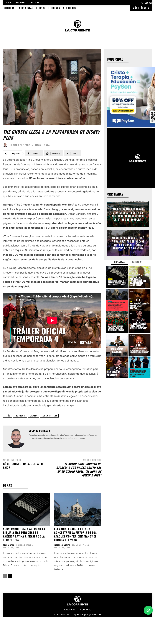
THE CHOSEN (20, 415)
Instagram (119, 262)
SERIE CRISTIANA (49, 415)
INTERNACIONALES (62, 545)
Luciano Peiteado (20, 145)
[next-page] (10, 576)
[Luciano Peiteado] (6, 145)
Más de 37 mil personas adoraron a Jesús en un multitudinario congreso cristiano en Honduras (128, 214)
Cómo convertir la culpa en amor (23, 466)
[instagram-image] (117, 277)
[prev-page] (5, 576)
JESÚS (7, 415)
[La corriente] (77, 25)
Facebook (137, 262)
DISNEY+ (33, 415)
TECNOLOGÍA (8, 545)
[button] (146, 3)
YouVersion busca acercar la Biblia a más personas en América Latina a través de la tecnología (24, 534)
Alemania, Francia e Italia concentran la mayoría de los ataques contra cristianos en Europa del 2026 (75, 534)
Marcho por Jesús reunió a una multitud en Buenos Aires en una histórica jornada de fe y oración (128, 243)
